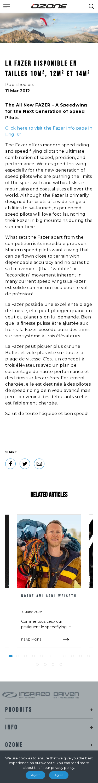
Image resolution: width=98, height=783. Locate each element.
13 (45, 664)
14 (53, 664)
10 (80, 656)
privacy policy (62, 767)
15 (61, 664)
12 (37, 664)
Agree (58, 775)
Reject (35, 775)
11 (88, 656)
